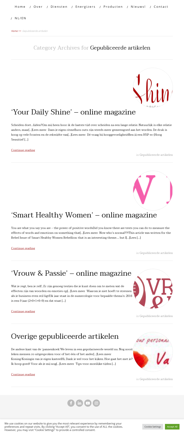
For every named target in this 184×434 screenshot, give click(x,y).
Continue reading (23, 150)
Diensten (59, 6)
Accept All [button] (172, 426)
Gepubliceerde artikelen (156, 154)
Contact (161, 6)
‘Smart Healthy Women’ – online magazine (84, 215)
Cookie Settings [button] (152, 426)
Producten (113, 6)
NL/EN (20, 18)
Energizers (85, 6)
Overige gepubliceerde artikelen (65, 336)
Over (38, 6)
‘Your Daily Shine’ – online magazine (73, 112)
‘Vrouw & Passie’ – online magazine (71, 273)
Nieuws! (138, 6)
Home (20, 6)
